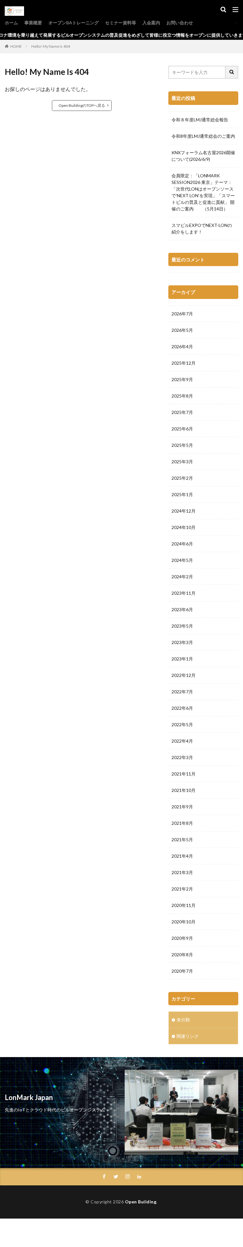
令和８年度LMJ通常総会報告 (199, 119)
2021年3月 (182, 872)
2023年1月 (182, 658)
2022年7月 (182, 691)
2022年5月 (182, 724)
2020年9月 (182, 938)
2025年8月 (182, 395)
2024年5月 (182, 560)
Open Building (141, 1201)
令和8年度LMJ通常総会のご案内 (203, 136)
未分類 (183, 1019)
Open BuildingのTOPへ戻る (82, 105)
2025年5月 (182, 445)
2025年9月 (182, 379)
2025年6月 (182, 428)
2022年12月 (183, 675)
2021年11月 (183, 773)
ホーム (11, 22)
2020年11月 (183, 905)
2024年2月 (182, 576)
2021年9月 (182, 806)
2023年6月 (182, 609)
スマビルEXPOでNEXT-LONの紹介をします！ (201, 228)
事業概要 (33, 22)
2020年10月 (183, 921)
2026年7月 (182, 313)
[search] (232, 72)
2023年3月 (182, 642)
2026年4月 (182, 346)
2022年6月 (182, 708)
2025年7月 (182, 412)
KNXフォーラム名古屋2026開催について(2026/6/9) (203, 156)
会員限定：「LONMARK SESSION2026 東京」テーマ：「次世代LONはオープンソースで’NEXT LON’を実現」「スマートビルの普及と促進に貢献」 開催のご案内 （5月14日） (203, 192)
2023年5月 (182, 626)
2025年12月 (183, 363)
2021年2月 (182, 888)
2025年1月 (182, 494)
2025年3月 (182, 461)
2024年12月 (183, 511)
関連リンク (188, 1036)
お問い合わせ (179, 22)
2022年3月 (182, 757)
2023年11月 (183, 593)
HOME (16, 46)
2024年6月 (182, 543)
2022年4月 (182, 741)
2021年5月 (182, 839)
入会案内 (151, 22)
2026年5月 (182, 330)
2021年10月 (183, 790)
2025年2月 (182, 478)
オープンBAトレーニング (73, 22)
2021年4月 (182, 856)
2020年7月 (182, 971)
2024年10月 (183, 527)
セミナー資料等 (120, 22)
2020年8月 (182, 954)
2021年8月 (182, 823)
